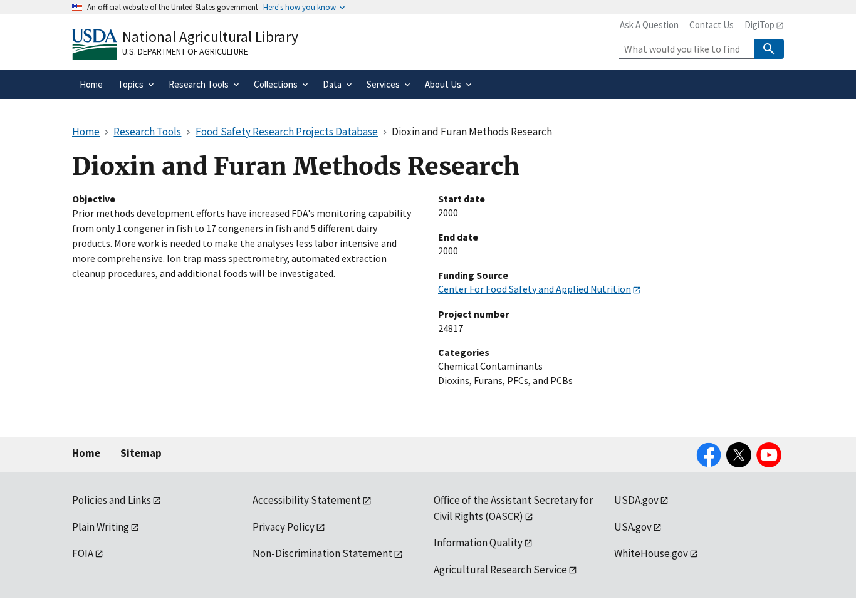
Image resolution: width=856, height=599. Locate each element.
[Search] (769, 49)
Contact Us (711, 25)
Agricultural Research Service (500, 569)
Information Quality (478, 543)
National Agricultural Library (210, 37)
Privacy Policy (284, 527)
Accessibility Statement (307, 500)
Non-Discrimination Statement (322, 553)
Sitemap (141, 453)
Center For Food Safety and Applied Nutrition (534, 289)
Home (86, 453)
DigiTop (759, 25)
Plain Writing (100, 527)
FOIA (82, 553)
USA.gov (633, 527)
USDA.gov (636, 500)
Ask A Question (649, 25)
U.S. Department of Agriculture (185, 51)
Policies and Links (111, 500)
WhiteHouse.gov (651, 553)
